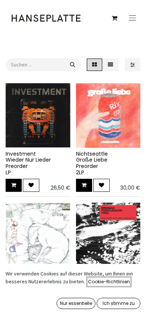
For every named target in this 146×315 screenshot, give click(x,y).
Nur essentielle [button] (76, 303)
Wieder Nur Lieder (28, 159)
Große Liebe (91, 159)
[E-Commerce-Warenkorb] (114, 17)
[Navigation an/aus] (132, 18)
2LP (80, 172)
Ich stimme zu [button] (119, 303)
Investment (21, 154)
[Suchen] (72, 64)
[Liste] (110, 64)
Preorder (17, 166)
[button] (14, 185)
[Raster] (94, 64)
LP (8, 172)
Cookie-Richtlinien (109, 281)
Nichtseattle (92, 154)
